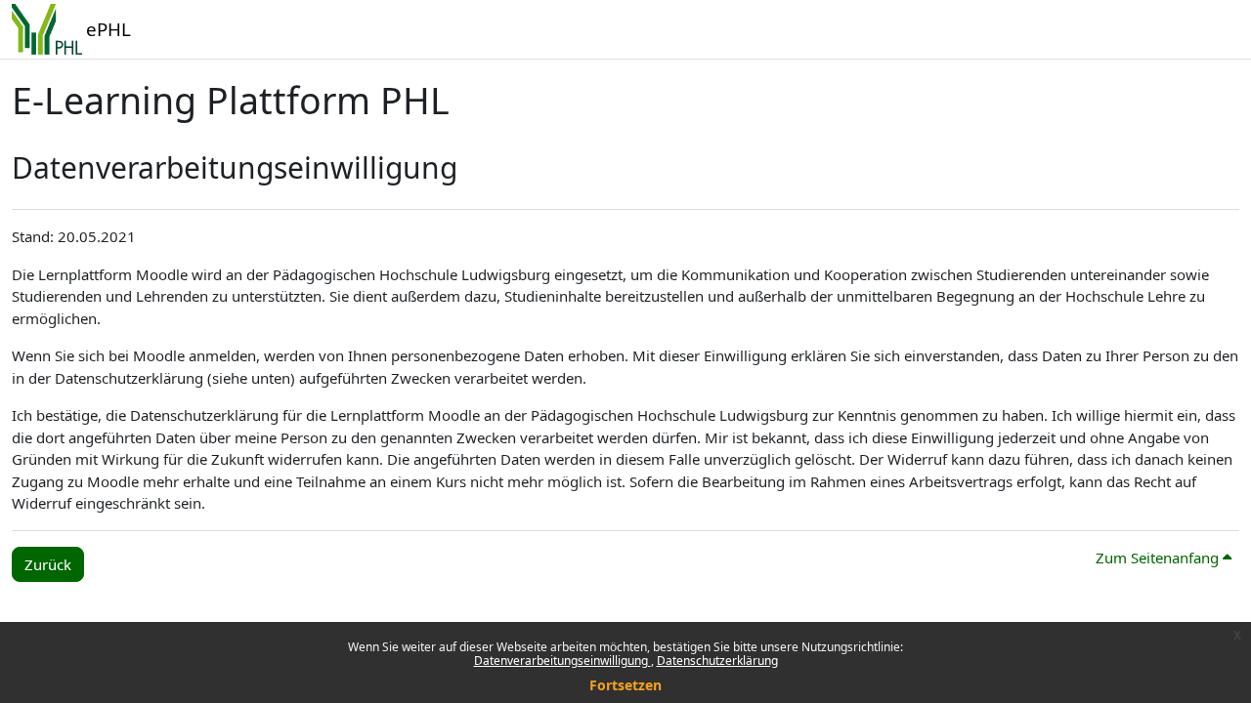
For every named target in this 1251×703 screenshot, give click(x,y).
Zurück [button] (47, 564)
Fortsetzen (625, 685)
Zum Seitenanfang (1159, 557)
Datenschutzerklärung (717, 660)
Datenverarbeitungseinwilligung (562, 660)
